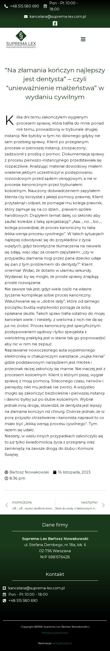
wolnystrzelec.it (62, 643)
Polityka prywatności (55, 632)
